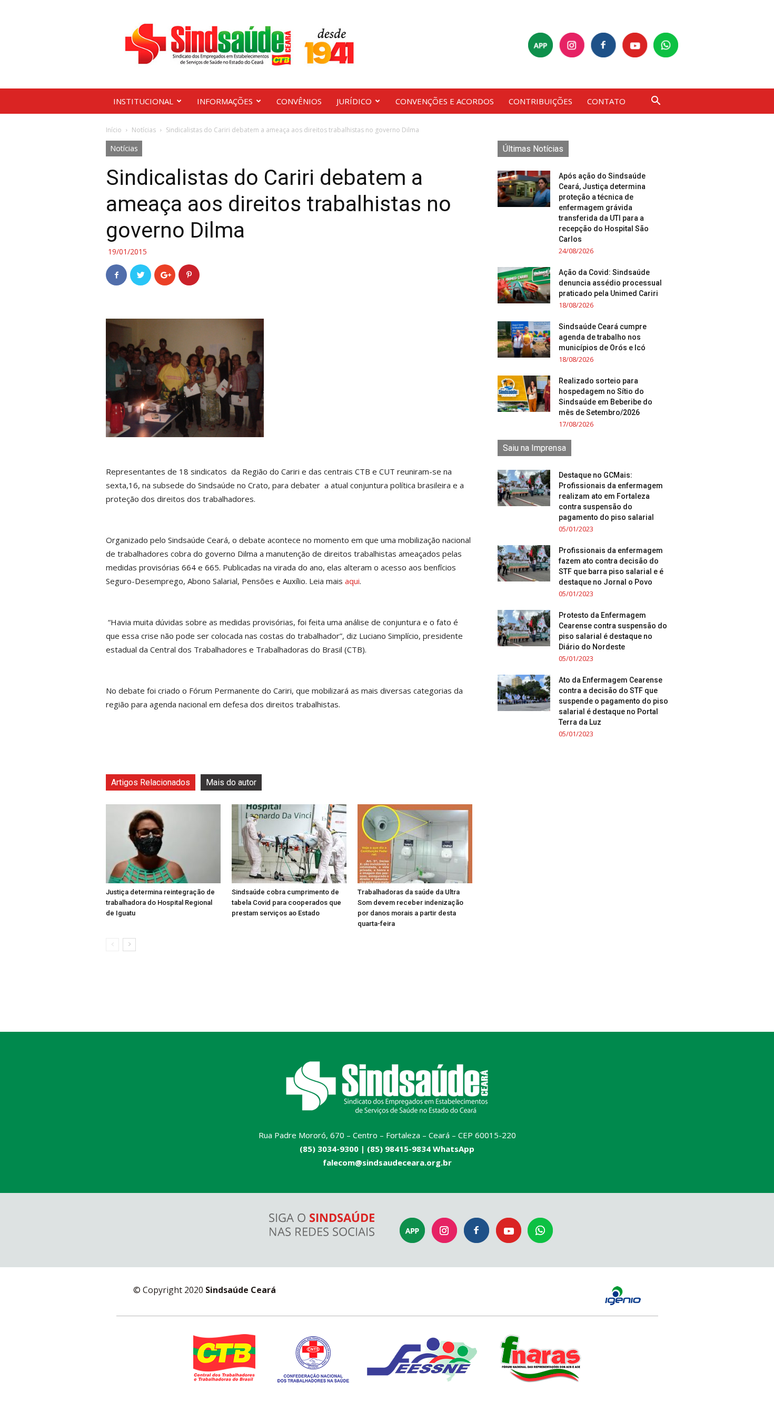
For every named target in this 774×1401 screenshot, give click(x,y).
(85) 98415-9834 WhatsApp (420, 1148)
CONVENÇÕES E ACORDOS (444, 101)
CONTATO (606, 101)
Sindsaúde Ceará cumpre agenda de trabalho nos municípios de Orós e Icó (603, 337)
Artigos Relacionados (150, 782)
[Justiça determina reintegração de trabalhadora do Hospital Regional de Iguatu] (163, 843)
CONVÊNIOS (299, 101)
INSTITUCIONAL (143, 101)
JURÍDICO (354, 101)
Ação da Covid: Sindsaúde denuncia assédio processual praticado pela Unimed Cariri (610, 283)
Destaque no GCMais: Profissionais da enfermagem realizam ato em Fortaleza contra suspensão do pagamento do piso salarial (611, 496)
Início (114, 129)
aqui (352, 581)
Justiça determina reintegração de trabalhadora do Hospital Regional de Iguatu (160, 902)
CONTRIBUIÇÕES (540, 101)
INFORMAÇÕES (225, 101)
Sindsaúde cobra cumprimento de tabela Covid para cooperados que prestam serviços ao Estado (286, 902)
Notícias (144, 129)
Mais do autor (231, 782)
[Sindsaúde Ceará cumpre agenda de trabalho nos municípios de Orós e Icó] (524, 339)
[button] (655, 102)
